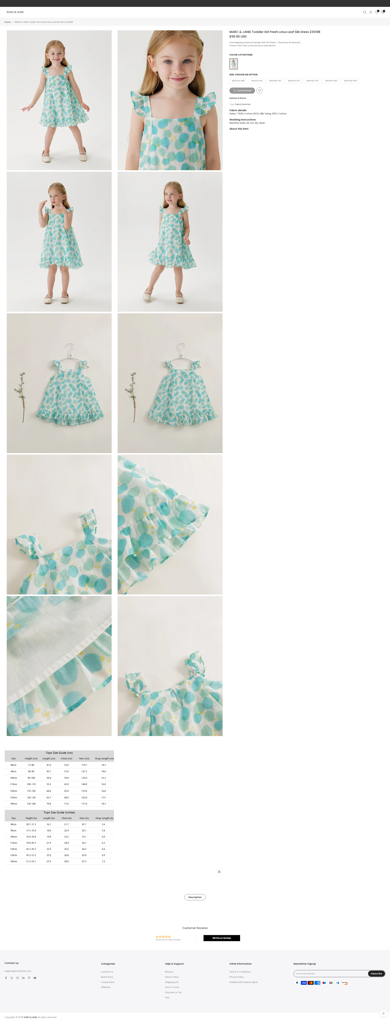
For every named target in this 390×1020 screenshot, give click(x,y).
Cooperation (107, 982)
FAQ (167, 997)
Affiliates (105, 987)
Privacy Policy (236, 977)
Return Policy (172, 977)
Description (195, 897)
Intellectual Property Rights (243, 982)
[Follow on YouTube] (35, 978)
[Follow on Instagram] (17, 978)
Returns (169, 971)
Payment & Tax (173, 992)
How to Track (172, 987)
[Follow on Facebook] (6, 978)
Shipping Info (172, 982)
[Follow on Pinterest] (29, 978)
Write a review (222, 938)
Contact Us (107, 971)
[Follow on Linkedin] (23, 978)
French (238, 104)
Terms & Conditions (240, 971)
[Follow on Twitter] (11, 978)
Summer (246, 104)
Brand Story (107, 977)
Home (8, 22)
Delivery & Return (237, 98)
